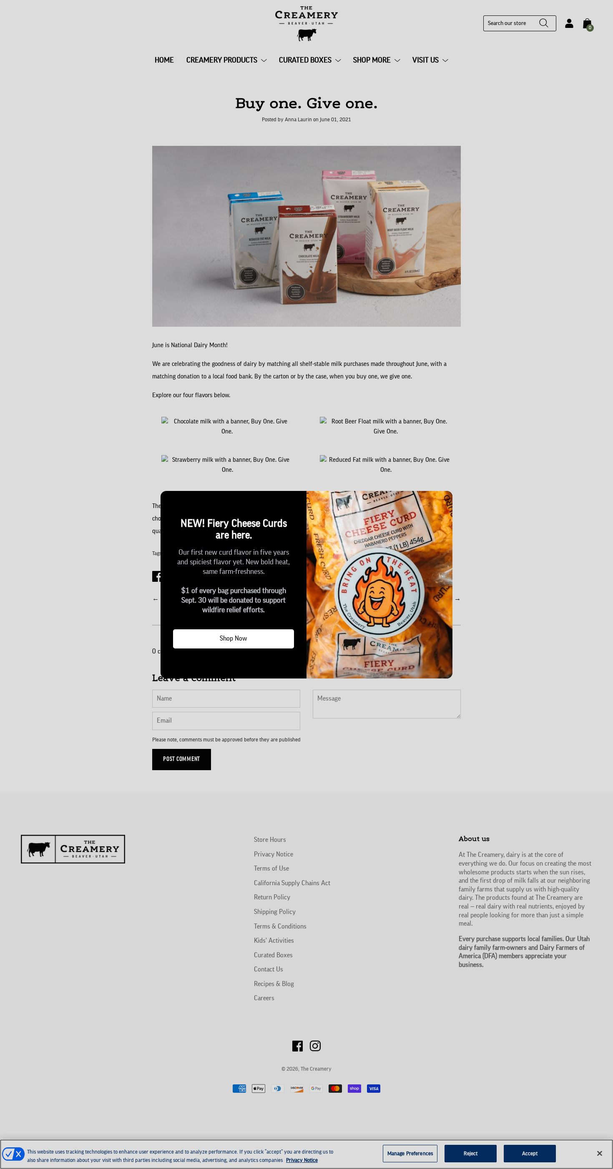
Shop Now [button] (233, 638)
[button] (170, 500)
